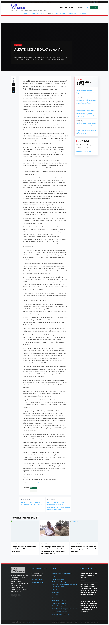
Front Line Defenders (58, 579)
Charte (43, 13)
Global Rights (55, 592)
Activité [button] (50, 13)
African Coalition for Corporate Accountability (64, 609)
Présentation (34, 13)
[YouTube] (97, 2)
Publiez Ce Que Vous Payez (59, 582)
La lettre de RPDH (61, 13)
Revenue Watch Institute (59, 603)
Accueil (25, 13)
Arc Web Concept (31, 622)
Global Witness (56, 595)
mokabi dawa (33, 491)
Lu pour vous (72, 13)
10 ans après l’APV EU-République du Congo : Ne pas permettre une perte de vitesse (84, 549)
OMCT (54, 598)
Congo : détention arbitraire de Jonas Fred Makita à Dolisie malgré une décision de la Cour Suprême (86, 123)
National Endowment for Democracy (62, 573)
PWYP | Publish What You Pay (60, 600)
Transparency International (59, 611)
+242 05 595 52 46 (37, 579)
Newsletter (72, 7)
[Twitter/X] (94, 2)
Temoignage (81, 7)
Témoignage (82, 13)
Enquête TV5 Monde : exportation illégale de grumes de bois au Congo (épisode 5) (86, 132)
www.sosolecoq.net (34, 482)
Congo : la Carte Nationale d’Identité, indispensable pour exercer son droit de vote (25, 549)
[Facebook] (91, 2)
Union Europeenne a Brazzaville (60, 614)
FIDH (53, 576)
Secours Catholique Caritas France (61, 606)
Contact (94, 7)
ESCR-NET (55, 589)
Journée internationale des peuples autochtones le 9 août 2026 (35, 2)
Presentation (64, 7)
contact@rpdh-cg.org (83, 151)
